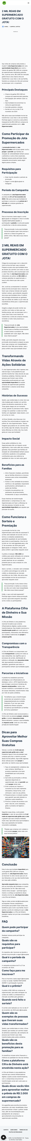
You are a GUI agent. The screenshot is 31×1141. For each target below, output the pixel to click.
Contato (5, 1129)
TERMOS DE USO (23, 1129)
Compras (12, 26)
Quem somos (13, 1129)
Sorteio (18, 26)
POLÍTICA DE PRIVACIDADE (15, 1132)
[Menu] (28, 3)
